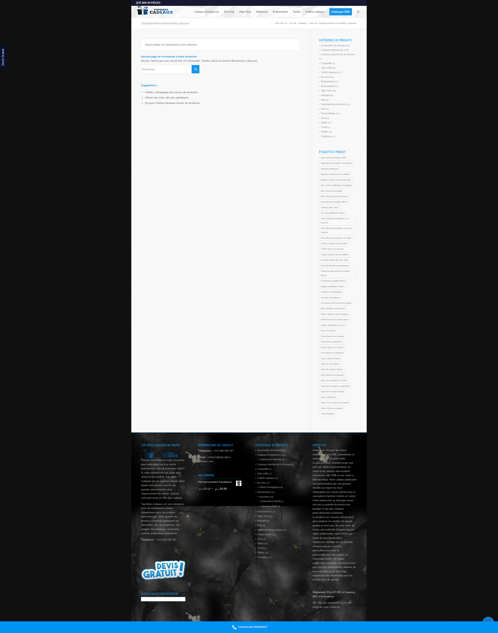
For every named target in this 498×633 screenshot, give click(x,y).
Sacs (323, 118)
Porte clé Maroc (328, 330)
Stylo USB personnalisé (332, 408)
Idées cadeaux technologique (334, 314)
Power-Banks (328, 113)
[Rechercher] (358, 12)
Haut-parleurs (328, 86)
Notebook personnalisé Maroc (335, 319)
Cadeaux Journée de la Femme (337, 54)
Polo (323, 109)
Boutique (303, 23)
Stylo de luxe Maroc (330, 364)
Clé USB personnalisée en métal (336, 238)
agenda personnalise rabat (333, 157)
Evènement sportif (270, 501)
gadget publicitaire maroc (332, 286)
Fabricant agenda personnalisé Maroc (335, 273)
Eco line (325, 77)
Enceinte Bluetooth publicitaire (335, 265)
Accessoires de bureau (333, 45)
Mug (323, 99)
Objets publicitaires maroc (333, 325)
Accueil (292, 23)
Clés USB (326, 68)
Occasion (264, 496)
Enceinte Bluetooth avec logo (334, 260)
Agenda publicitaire (329, 169)
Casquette (326, 63)
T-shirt (324, 127)
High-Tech (326, 90)
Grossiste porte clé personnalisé (336, 303)
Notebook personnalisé (333, 104)
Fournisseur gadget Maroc (333, 281)
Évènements (327, 81)
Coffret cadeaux (329, 72)
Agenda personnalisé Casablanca (336, 163)
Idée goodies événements (333, 308)
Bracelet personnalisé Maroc (334, 202)
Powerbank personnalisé (332, 336)
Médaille (325, 95)
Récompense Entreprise (332, 353)
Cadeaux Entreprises (332, 50)
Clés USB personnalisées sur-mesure (335, 220)
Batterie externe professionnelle (336, 180)
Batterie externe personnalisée (335, 174)
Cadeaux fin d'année (270, 459)
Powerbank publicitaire (331, 342)
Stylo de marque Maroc (332, 369)
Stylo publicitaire (328, 397)
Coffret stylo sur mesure (332, 249)
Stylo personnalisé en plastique (335, 386)
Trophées (326, 136)
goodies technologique (331, 292)
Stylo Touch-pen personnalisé (335, 402)
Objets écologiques (269, 487)
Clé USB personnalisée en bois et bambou (336, 230)
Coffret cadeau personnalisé (334, 243)
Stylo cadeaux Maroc (331, 358)
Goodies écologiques (331, 297)
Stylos (324, 122)
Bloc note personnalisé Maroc (335, 196)
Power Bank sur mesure (332, 347)
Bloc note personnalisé (331, 191)
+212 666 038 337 (223, 450)
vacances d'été (269, 506)
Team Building (327, 414)
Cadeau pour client (329, 207)
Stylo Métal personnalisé (332, 375)
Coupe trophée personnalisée (335, 254)
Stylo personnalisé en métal (334, 380)
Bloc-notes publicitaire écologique (336, 185)
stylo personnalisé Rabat (332, 391)
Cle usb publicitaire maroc (333, 213)
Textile (324, 131)
